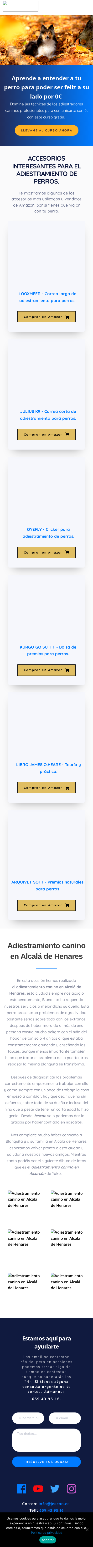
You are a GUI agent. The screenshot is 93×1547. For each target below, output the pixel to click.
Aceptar (48, 1540)
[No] (87, 1529)
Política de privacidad (46, 1532)
